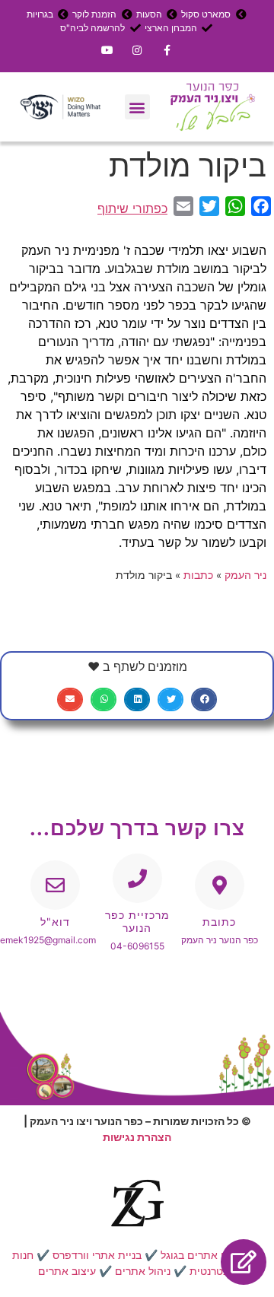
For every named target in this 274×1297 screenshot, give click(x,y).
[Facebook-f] (167, 50)
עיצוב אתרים (67, 1270)
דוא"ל (55, 921)
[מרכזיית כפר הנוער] (137, 878)
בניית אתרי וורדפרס (97, 1254)
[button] (137, 106)
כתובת (219, 921)
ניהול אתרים (142, 1270)
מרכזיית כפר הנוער (137, 921)
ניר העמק (245, 575)
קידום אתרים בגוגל (204, 1254)
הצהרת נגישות (137, 1136)
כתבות (198, 575)
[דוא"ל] (55, 885)
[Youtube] (107, 50)
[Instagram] (136, 50)
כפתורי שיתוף (132, 208)
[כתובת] (219, 885)
